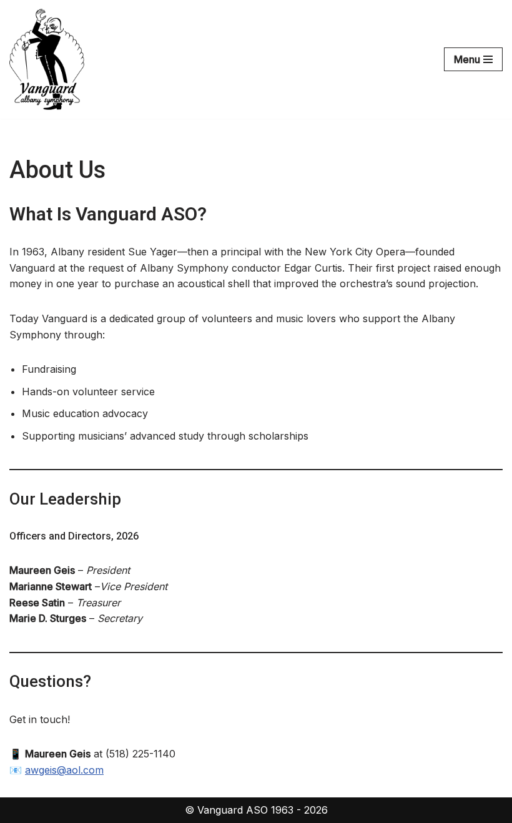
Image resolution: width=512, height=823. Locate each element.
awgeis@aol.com (64, 770)
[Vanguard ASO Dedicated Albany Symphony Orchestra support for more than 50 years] (46, 59)
